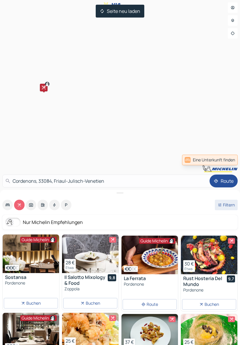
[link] (210, 160)
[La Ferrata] (149, 255)
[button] (43, 87)
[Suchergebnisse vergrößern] (120, 193)
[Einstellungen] (233, 20)
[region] (31, 253)
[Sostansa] (31, 253)
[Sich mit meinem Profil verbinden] (233, 7)
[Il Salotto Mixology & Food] (90, 253)
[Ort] (233, 33)
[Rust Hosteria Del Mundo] (209, 255)
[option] (7, 205)
